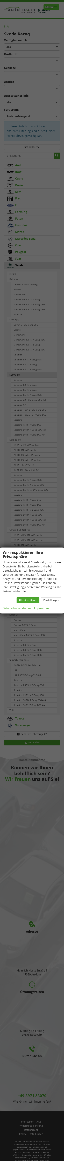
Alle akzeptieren (28, 600)
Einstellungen (51, 600)
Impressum (41, 608)
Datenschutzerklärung (17, 608)
